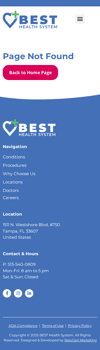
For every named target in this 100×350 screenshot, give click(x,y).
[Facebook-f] (7, 293)
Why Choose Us (19, 173)
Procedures (14, 165)
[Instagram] (18, 293)
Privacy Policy (80, 326)
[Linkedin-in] (29, 293)
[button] (79, 18)
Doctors (11, 190)
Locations (12, 182)
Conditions (14, 157)
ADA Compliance (23, 326)
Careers (11, 197)
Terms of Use (53, 326)
